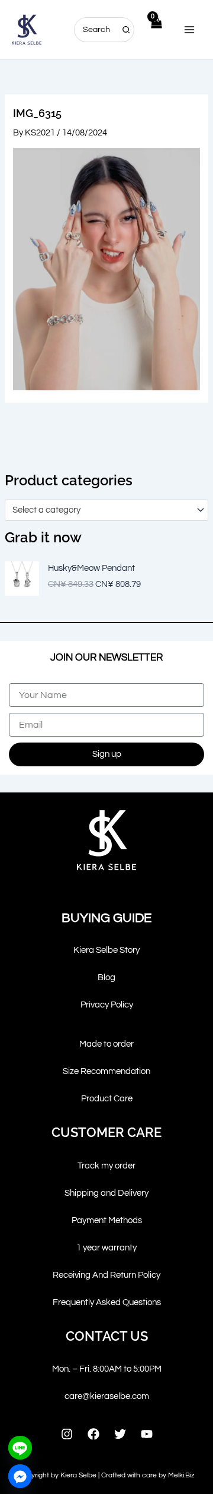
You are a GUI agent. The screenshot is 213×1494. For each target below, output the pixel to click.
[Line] (20, 1448)
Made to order (106, 1044)
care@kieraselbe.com (106, 1396)
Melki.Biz (181, 1475)
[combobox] (106, 510)
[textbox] (101, 510)
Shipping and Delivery (106, 1193)
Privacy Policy (106, 1004)
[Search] (127, 30)
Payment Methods (107, 1220)
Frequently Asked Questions (107, 1302)
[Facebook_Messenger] (20, 1476)
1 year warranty (106, 1247)
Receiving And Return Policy (106, 1275)
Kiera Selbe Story (106, 950)
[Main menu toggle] (189, 29)
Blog (106, 977)
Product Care (107, 1098)
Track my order (106, 1165)
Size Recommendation (106, 1071)
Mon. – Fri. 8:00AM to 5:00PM (107, 1369)
